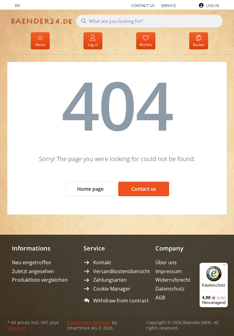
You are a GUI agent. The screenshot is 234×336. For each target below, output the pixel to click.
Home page (90, 189)
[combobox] (149, 21)
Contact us (143, 189)
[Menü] (224, 266)
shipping (16, 328)
